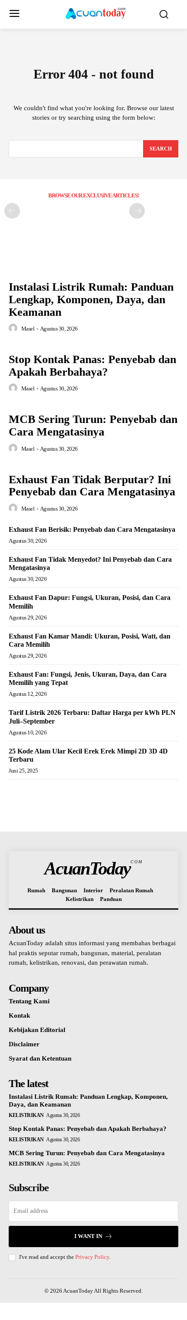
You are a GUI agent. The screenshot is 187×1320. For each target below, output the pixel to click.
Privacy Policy (92, 1257)
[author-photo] (14, 328)
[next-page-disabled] (137, 211)
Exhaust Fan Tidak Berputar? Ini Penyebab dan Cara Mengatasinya (92, 485)
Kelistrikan (26, 1115)
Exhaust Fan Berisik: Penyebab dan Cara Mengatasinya (92, 529)
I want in (88, 1236)
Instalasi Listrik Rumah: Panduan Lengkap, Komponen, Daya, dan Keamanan (91, 299)
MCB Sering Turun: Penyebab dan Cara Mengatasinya (93, 425)
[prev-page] (12, 211)
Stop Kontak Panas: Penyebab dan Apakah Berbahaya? (92, 365)
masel (28, 328)
